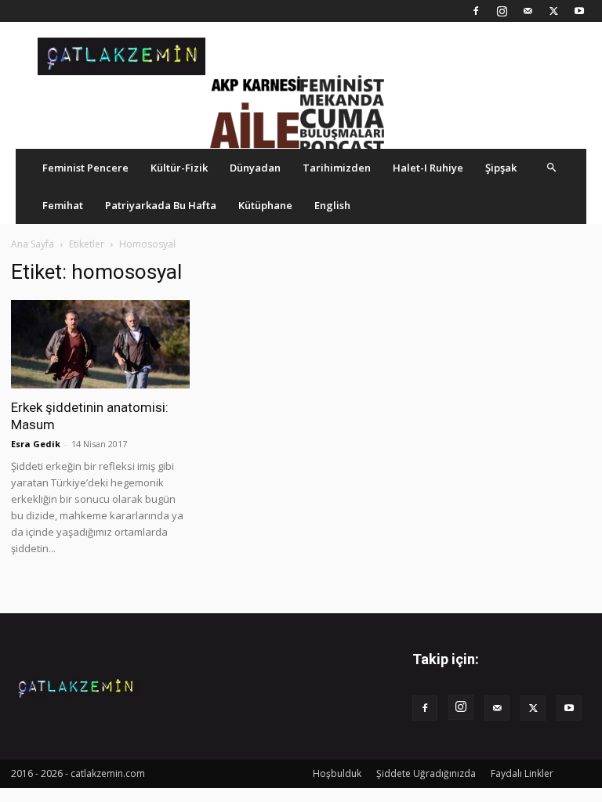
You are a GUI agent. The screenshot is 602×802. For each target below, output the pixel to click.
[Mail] (527, 11)
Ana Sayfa (32, 244)
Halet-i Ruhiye (428, 168)
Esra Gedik (35, 444)
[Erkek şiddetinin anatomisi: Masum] (100, 344)
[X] (553, 11)
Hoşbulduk (337, 773)
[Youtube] (579, 11)
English (332, 205)
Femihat (62, 205)
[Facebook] (476, 11)
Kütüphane (265, 205)
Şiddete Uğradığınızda (426, 773)
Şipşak (501, 168)
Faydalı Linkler (522, 773)
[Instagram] (501, 11)
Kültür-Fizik (179, 168)
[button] (552, 167)
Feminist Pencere (85, 168)
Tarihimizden (337, 168)
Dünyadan (255, 168)
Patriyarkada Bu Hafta (160, 205)
